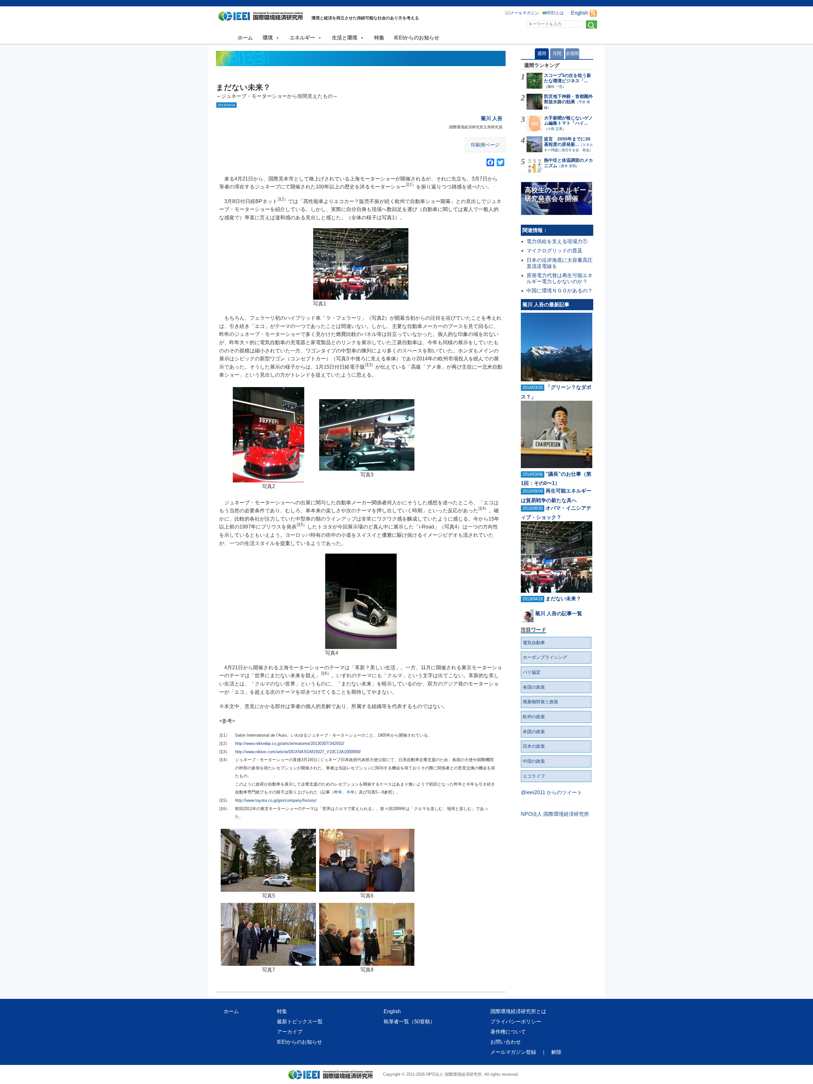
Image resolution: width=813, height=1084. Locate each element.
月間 (557, 53)
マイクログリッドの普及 (554, 250)
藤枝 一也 (555, 86)
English (579, 13)
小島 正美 (555, 129)
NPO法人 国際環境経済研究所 (555, 814)
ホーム (245, 37)
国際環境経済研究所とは (518, 1011)
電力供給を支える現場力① (557, 241)
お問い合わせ (505, 1042)
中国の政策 (534, 761)
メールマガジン (524, 12)
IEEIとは (555, 12)
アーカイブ (289, 1031)
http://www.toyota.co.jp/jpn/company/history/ (276, 800)
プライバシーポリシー (515, 1021)
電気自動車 (534, 642)
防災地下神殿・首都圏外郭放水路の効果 (568, 99)
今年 (350, 792)
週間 (541, 53)
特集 (379, 37)
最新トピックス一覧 (300, 1021)
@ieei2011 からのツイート (551, 792)
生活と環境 (344, 37)
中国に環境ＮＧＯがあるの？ (560, 290)
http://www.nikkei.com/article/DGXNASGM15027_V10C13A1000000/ (298, 751)
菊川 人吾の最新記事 (545, 304)
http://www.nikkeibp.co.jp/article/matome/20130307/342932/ (289, 743)
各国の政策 (534, 687)
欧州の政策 (534, 716)
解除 (556, 1052)
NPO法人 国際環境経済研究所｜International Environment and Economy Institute (262, 17)
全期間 (572, 53)
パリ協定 (532, 672)
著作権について (508, 1031)
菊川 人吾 (491, 118)
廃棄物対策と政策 (540, 701)
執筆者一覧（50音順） (409, 1021)
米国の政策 (534, 731)
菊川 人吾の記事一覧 (558, 613)
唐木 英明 (568, 166)
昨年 (338, 792)
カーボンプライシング (545, 657)
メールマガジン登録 (513, 1052)
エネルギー (302, 37)
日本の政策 (534, 746)
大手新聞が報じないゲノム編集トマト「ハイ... (568, 120)
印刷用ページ (485, 144)
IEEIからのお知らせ (416, 37)
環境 (268, 37)
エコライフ (534, 776)
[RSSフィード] (593, 13)
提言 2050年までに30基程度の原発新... (567, 141)
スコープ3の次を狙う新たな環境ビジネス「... (567, 78)
